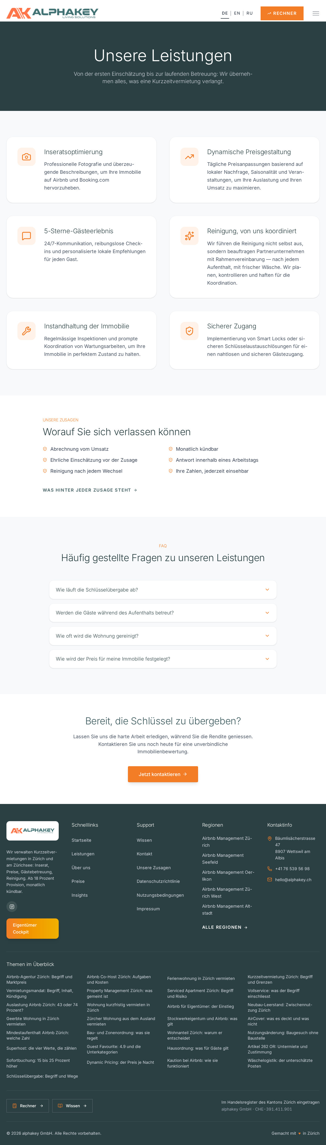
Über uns (81, 867)
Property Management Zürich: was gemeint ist (119, 993)
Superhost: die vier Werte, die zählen (41, 1048)
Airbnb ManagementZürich (227, 842)
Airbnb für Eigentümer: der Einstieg (200, 1006)
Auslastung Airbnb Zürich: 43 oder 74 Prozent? (42, 1007)
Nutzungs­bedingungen (160, 895)
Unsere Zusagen (154, 867)
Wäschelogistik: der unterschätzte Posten (280, 1063)
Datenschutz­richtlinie (158, 881)
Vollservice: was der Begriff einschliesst (274, 993)
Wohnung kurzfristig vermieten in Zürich (118, 1007)
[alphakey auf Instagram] (11, 906)
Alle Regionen (222, 927)
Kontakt (144, 853)
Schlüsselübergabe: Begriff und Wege (42, 1076)
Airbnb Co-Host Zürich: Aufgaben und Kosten (119, 979)
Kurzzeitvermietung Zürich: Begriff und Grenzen (280, 979)
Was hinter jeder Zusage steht (87, 490)
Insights (80, 895)
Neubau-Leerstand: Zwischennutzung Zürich (280, 1007)
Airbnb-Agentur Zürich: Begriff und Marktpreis (39, 979)
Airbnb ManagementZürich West (227, 893)
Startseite (81, 840)
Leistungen (83, 853)
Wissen (144, 840)
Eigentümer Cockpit (25, 928)
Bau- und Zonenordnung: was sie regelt (118, 1035)
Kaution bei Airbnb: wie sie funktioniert (192, 1063)
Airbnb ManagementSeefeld (223, 859)
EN (237, 13)
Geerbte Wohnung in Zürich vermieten (32, 1021)
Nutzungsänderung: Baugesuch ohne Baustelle (283, 1035)
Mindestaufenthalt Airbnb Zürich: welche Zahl (37, 1035)
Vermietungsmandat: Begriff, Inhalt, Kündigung (39, 993)
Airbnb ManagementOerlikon (228, 876)
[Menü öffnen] (316, 13)
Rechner (28, 1105)
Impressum (148, 908)
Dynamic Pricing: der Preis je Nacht (120, 1062)
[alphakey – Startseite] (52, 13)
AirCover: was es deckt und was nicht (278, 1021)
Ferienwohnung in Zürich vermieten (201, 978)
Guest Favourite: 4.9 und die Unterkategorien (114, 1049)
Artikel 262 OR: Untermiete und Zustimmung (277, 1049)
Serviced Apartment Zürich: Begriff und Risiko (200, 993)
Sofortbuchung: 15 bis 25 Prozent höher (38, 1063)
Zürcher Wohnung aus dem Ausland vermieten (121, 1021)
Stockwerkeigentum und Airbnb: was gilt (202, 1021)
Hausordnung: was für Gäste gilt (198, 1048)
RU (250, 13)
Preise (78, 881)
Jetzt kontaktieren (159, 774)
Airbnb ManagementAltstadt (227, 910)
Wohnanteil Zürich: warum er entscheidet (194, 1035)
